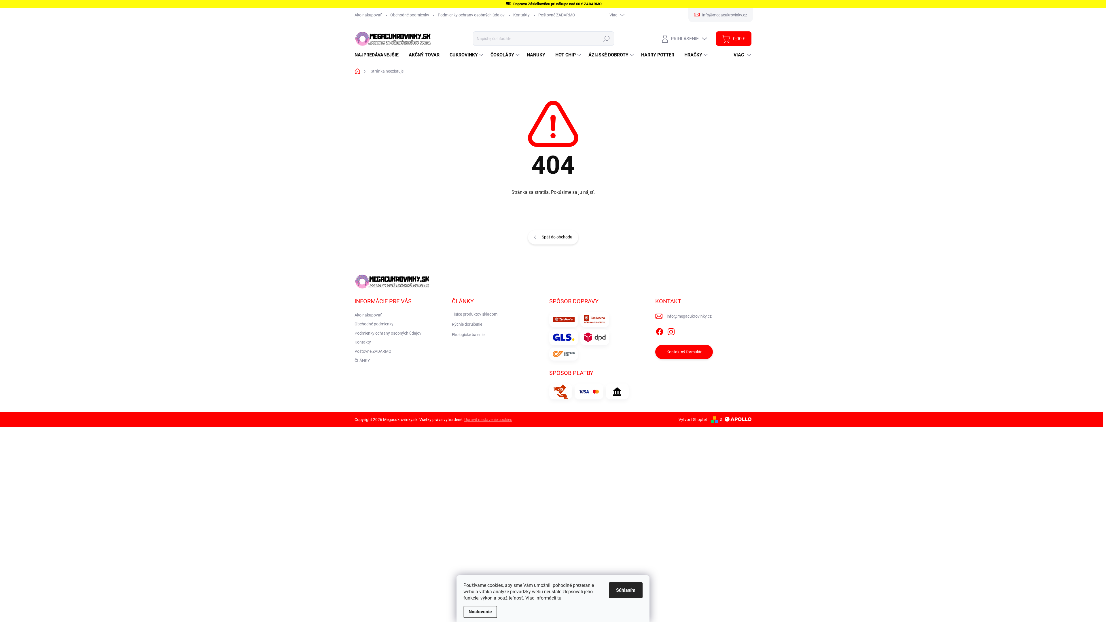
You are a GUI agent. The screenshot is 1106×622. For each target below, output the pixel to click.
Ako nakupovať (368, 15)
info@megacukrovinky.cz (689, 316)
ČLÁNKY (362, 360)
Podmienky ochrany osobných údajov (471, 15)
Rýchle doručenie (467, 324)
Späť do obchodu (557, 237)
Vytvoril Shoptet (693, 419)
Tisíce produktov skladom (474, 314)
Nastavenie (480, 612)
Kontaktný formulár (684, 352)
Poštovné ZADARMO (556, 15)
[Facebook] (659, 330)
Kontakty (521, 15)
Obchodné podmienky (409, 15)
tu (559, 598)
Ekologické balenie (468, 334)
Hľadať (607, 38)
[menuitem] (379, 55)
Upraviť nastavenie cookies (488, 419)
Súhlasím (625, 590)
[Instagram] (671, 330)
